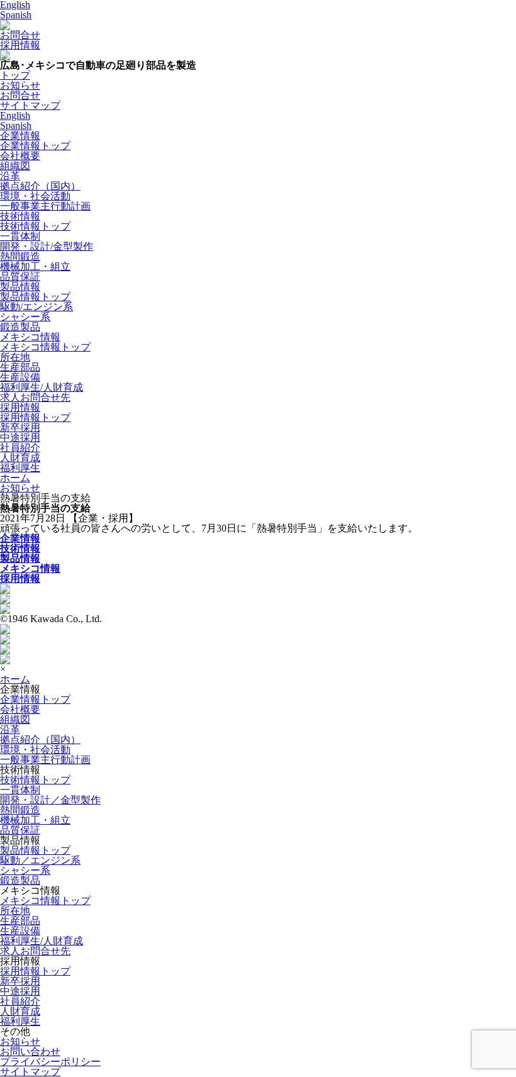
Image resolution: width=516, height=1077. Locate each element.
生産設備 (20, 377)
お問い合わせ (30, 1051)
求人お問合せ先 (35, 397)
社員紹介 (20, 447)
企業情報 (20, 135)
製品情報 (20, 286)
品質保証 (20, 276)
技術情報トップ (35, 226)
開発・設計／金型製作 (50, 800)
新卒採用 (20, 427)
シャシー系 (25, 316)
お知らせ (20, 488)
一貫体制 (20, 236)
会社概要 (20, 155)
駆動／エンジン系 (40, 860)
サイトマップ (30, 1071)
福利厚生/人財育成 (41, 387)
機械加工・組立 (35, 266)
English (15, 115)
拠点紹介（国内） (40, 186)
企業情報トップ (35, 145)
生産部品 (20, 367)
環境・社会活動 (35, 196)
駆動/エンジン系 (36, 306)
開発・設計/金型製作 (46, 246)
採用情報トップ (35, 417)
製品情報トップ (35, 296)
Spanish (15, 14)
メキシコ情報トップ (45, 347)
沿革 (10, 175)
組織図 (15, 165)
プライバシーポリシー (50, 1061)
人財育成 (20, 457)
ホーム (15, 679)
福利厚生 (20, 467)
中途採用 (20, 437)
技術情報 (20, 216)
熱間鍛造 (20, 256)
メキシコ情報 (30, 337)
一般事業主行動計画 (45, 206)
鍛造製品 (20, 326)
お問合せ (20, 35)
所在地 (15, 357)
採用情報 (20, 45)
